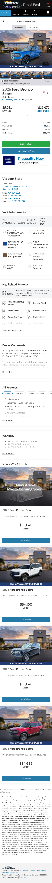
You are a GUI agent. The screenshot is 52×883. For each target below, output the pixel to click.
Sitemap (38, 870)
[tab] (7, 393)
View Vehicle (26, 540)
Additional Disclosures (10, 873)
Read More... (8, 372)
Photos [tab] (19, 27)
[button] (3, 21)
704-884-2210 (15, 195)
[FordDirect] (8, 868)
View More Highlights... (13, 330)
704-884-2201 (14, 193)
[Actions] (47, 92)
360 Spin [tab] (33, 27)
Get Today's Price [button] (26, 150)
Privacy (44, 870)
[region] (26, 127)
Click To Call (26, 143)
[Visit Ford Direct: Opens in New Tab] (23, 877)
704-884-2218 (14, 198)
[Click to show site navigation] (48, 12)
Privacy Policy (29, 870)
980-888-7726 (18, 201)
